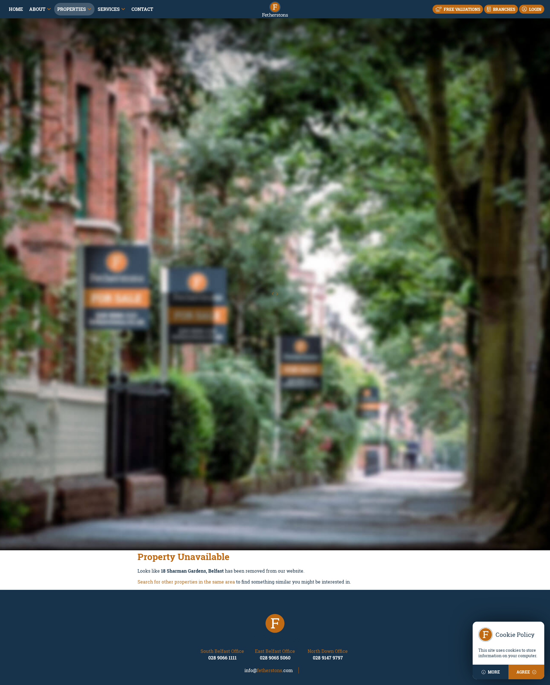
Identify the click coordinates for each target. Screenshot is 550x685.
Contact (142, 9)
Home (16, 9)
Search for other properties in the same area (186, 583)
